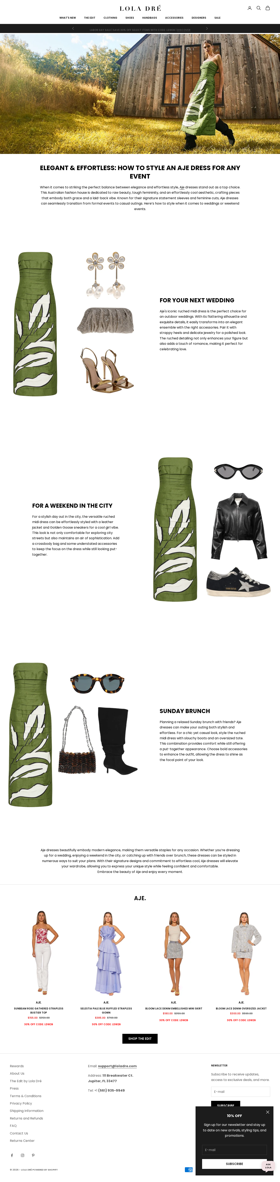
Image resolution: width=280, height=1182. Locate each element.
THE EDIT (89, 17)
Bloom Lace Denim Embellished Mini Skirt (173, 1008)
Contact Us (19, 1133)
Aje (182, 187)
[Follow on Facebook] (12, 1155)
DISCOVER (183, 28)
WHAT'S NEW (67, 17)
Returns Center (22, 1140)
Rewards (17, 1066)
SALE (217, 17)
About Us (17, 1073)
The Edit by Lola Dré (26, 1081)
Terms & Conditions (25, 1096)
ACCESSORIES (174, 17)
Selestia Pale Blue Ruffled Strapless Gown (106, 1010)
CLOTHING (110, 17)
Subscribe (234, 1164)
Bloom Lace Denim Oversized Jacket (241, 1008)
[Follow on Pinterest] (33, 1155)
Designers (199, 17)
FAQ (13, 1125)
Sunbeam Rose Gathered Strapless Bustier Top (38, 1010)
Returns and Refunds (26, 1118)
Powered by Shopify (45, 1169)
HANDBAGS (149, 17)
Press (14, 1088)
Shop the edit (140, 1038)
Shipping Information (26, 1110)
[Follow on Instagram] (22, 1155)
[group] (140, 94)
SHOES (129, 17)
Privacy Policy (21, 1103)
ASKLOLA (268, 1166)
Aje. (38, 1003)
